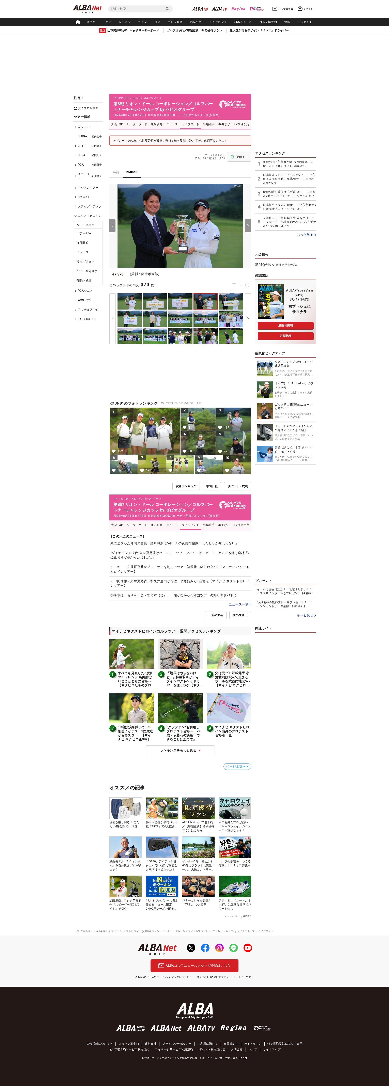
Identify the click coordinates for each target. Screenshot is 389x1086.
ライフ (142, 21)
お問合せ (237, 1049)
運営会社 (151, 1043)
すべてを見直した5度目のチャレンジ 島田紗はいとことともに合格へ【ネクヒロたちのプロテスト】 (135, 681)
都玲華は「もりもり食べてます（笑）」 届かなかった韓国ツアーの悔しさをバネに (173, 595)
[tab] (116, 172)
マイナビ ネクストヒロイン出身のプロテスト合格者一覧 (232, 731)
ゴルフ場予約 (268, 21)
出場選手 (209, 124)
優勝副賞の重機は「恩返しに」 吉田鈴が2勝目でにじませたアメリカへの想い (289, 194)
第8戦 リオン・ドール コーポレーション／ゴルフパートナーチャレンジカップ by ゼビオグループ (200, 931)
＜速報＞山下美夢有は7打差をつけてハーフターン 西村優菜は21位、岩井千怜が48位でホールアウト (289, 221)
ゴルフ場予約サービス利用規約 (128, 1049)
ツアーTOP (84, 233)
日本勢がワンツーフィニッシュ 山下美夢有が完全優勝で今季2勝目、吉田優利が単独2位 (289, 178)
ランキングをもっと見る (178, 750)
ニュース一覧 (239, 604)
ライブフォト (85, 261)
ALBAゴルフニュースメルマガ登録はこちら (198, 965)
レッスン (125, 21)
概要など (224, 124)
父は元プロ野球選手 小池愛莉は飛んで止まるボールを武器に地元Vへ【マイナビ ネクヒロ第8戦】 (233, 681)
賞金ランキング (186, 486)
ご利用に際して (207, 1043)
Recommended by (233, 916)
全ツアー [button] (92, 21)
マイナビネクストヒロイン (126, 931)
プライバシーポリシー (176, 1043)
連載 (287, 21)
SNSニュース (243, 21)
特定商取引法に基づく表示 (284, 1043)
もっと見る (305, 235)
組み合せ (157, 124)
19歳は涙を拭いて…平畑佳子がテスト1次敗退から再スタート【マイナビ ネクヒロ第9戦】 (135, 733)
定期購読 (286, 335)
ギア (108, 21)
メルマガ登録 (285, 8)
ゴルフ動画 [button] (175, 21)
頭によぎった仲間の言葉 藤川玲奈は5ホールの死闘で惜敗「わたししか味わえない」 (174, 543)
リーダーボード (137, 124)
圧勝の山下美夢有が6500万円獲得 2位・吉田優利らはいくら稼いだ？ (287, 164)
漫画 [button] (157, 21)
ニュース (83, 252)
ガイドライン (253, 1043)
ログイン (308, 8)
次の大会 (239, 615)
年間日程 (83, 242)
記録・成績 (84, 280)
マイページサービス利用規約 (174, 1049)
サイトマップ (272, 1049)
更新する (242, 156)
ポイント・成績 (237, 486)
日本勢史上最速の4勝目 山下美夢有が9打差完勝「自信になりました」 (289, 206)
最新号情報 (285, 325)
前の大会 (217, 615)
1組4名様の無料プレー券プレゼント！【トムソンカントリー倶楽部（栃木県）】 (285, 604)
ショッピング (218, 21)
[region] (89, 221)
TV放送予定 (241, 124)
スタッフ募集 (127, 1043)
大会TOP (117, 124)
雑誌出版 (196, 21)
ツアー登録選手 (87, 271)
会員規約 (229, 1043)
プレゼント (305, 21)
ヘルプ (253, 1049)
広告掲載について (98, 1043)
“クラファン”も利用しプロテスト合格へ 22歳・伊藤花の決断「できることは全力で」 (183, 733)
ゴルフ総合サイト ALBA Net (91, 931)
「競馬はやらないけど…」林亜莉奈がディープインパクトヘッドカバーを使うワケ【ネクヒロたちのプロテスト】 (184, 683)
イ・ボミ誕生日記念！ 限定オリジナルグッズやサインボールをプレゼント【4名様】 (285, 591)
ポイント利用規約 (210, 1049)
